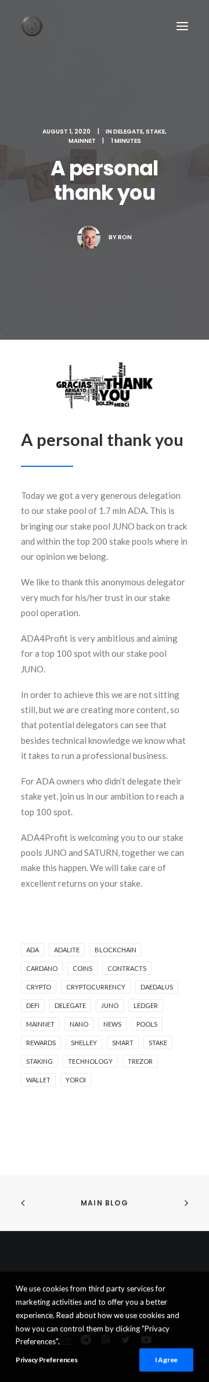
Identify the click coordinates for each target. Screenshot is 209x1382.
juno (109, 1005)
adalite (67, 949)
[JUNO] (32, 26)
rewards (41, 1042)
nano (79, 1024)
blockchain (115, 949)
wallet (38, 1080)
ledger (146, 1005)
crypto (38, 987)
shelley (84, 1042)
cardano (41, 968)
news (112, 1024)
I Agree (166, 1359)
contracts (126, 968)
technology (90, 1061)
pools (146, 1024)
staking (39, 1061)
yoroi (76, 1080)
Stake (155, 131)
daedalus (156, 987)
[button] (182, 26)
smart (123, 1042)
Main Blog (104, 1203)
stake (158, 1042)
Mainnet (82, 140)
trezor (140, 1061)
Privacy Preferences (46, 1359)
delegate (70, 1005)
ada (32, 949)
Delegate (128, 131)
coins (82, 968)
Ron (125, 237)
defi (32, 1005)
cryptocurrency (95, 987)
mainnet (40, 1024)
